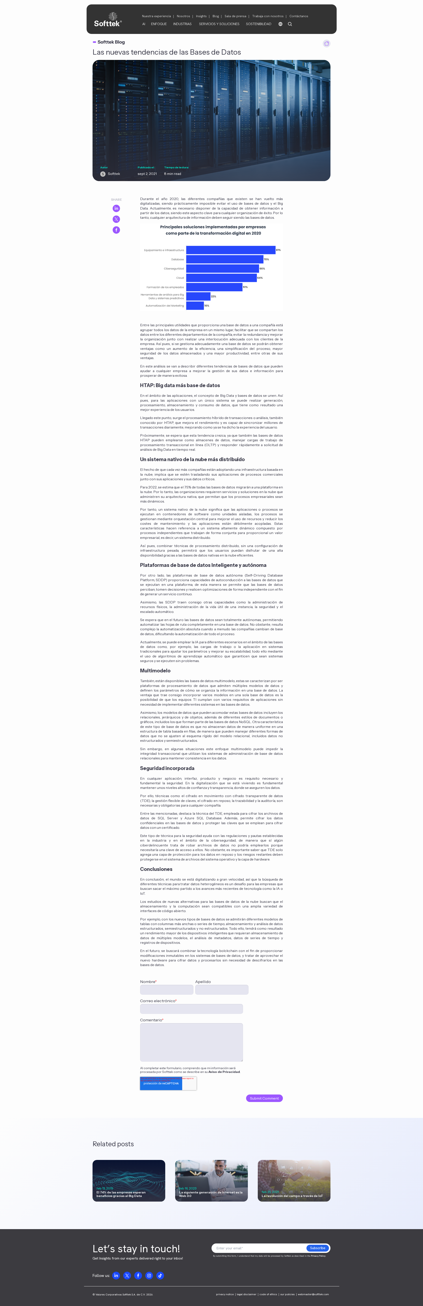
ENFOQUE (159, 24)
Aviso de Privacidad (224, 1072)
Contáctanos (298, 16)
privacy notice (225, 1294)
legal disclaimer (246, 1294)
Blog (216, 16)
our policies (287, 1294)
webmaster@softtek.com (313, 1294)
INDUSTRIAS (182, 24)
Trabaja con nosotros (268, 16)
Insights (201, 16)
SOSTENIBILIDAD (258, 24)
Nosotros (183, 16)
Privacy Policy (318, 1255)
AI (143, 24)
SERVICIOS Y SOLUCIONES (219, 24)
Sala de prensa (235, 16)
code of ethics (268, 1294)
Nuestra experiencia (156, 16)
